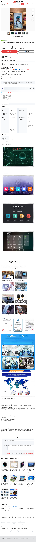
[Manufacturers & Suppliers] (18, 2)
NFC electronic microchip (30, 508)
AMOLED (2, 508)
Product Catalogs (14, 506)
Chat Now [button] (27, 51)
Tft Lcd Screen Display (29, 530)
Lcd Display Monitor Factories (22, 528)
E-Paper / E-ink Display (21, 508)
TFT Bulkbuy (22, 533)
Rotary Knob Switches (12, 508)
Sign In (2, 99)
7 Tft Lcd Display (21, 530)
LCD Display (3, 521)
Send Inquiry (9, 51)
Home (1, 6)
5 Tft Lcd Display (14, 530)
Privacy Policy (32, 538)
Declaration (27, 538)
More (2, 534)
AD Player (8, 521)
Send (9, 453)
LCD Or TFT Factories (13, 528)
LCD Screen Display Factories (6, 530)
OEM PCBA (28, 510)
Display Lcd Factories (5, 528)
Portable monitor (20, 511)
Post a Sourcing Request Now (28, 453)
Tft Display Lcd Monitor (15, 533)
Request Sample (17, 53)
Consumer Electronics (6, 6)
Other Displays (14, 521)
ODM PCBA (2, 511)
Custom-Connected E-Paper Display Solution (13, 510)
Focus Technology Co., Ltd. (11, 538)
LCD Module (18, 6)
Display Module (29, 511)
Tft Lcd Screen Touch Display (6, 533)
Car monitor (11, 511)
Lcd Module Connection (21, 521)
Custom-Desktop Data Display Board (6, 510)
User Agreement (23, 538)
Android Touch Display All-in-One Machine (24, 510)
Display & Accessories (13, 6)
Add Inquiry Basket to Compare (18, 36)
